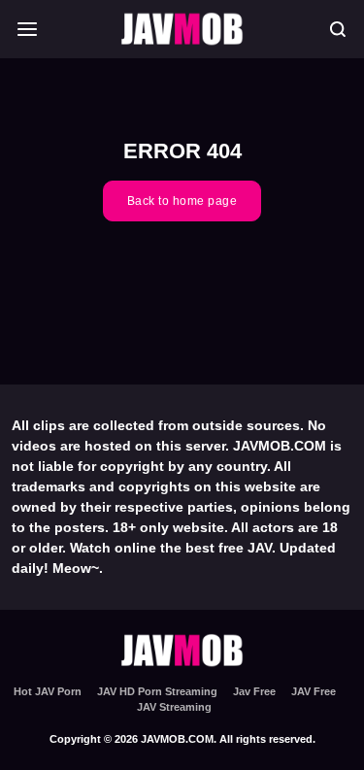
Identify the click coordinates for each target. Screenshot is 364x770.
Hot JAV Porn (48, 691)
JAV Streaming (174, 707)
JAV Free (313, 691)
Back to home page (182, 201)
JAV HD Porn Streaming (157, 691)
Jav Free (254, 691)
